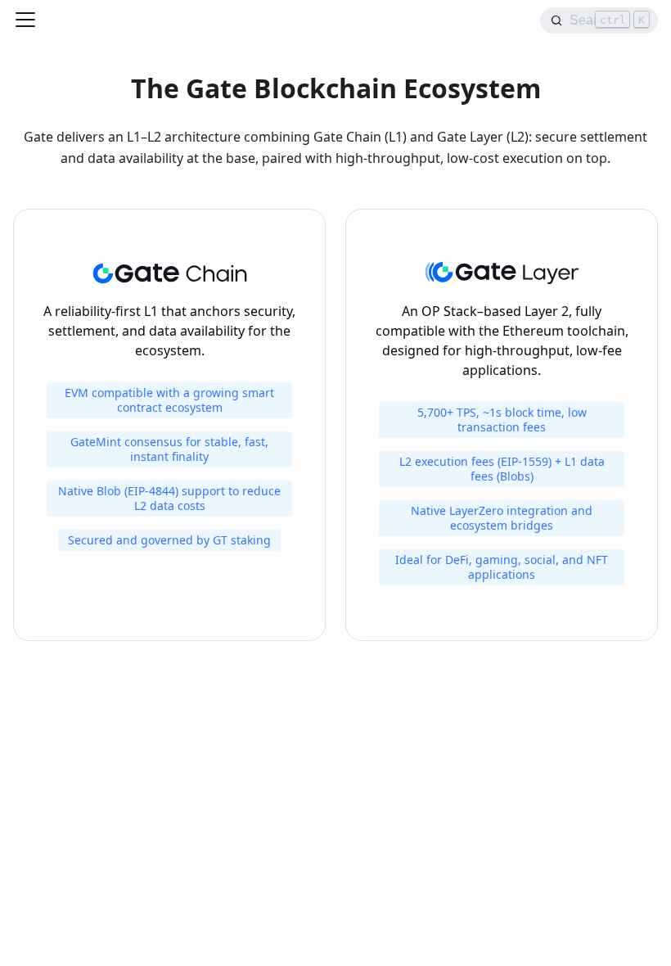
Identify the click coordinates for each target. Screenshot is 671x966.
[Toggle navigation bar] (25, 19)
